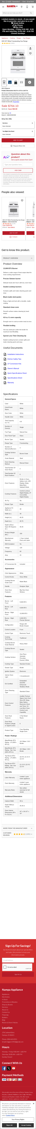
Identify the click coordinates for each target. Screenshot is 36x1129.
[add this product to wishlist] (30, 53)
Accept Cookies (26, 1125)
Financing (5, 1015)
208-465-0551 (12, 1039)
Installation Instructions (16, 354)
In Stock (5, 999)
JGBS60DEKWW (11, 115)
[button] (3, 6)
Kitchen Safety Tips (14, 359)
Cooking (12, 38)
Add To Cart (18, 140)
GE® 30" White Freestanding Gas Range (13, 220)
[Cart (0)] (32, 6)
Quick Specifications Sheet (17, 373)
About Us (5, 1010)
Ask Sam (18, 170)
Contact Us (6, 1012)
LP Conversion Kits (14, 364)
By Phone (19, 25)
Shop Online (19, 23)
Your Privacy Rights (18, 1119)
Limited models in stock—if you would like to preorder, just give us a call (18, 20)
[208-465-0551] (27, 6)
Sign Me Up (18, 974)
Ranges (19, 38)
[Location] (21, 6)
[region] (18, 1115)
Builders (5, 1017)
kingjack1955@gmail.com (14, 1042)
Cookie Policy (10, 1115)
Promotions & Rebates (10, 1002)
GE (10, 113)
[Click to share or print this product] (30, 48)
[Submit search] (31, 13)
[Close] (33, 1103)
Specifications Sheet (15, 378)
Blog (3, 1020)
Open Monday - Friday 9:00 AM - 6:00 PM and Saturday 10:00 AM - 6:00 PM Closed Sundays (18, 31)
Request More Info (19, 146)
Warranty (11, 382)
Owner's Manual (13, 368)
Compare (14, 237)
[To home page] (12, 6)
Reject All (9, 1125)
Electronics (6, 997)
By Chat (19, 27)
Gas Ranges (26, 38)
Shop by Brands (7, 1004)
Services (5, 1007)
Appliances (5, 38)
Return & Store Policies (10, 1022)
